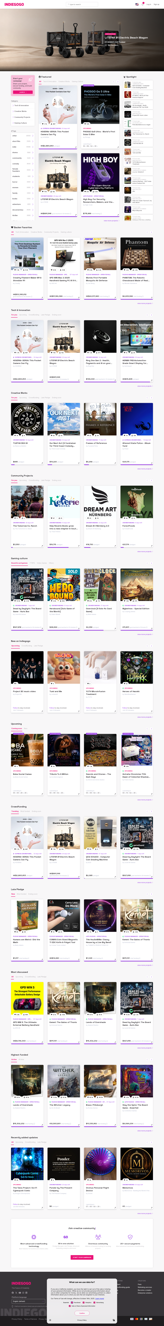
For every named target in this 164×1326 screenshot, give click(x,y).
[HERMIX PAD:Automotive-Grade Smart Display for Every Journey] (136, 336)
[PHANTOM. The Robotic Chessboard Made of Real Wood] (136, 254)
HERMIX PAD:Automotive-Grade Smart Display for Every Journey (134, 363)
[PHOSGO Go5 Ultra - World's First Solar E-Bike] (100, 105)
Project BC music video (24, 691)
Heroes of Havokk (131, 691)
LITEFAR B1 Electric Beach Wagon (57, 199)
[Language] (137, 4)
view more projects (111, 221)
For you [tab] (14, 315)
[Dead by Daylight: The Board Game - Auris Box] (27, 585)
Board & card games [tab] (19, 563)
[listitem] (23, 136)
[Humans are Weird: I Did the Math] (27, 915)
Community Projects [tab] (51, 232)
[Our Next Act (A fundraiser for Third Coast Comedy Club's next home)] (64, 419)
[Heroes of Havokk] (136, 667)
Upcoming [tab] (23, 315)
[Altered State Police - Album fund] (136, 419)
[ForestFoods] (136, 502)
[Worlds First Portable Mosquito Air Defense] (100, 254)
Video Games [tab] (42, 563)
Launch (22, 92)
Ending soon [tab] (56, 315)
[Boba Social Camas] (27, 750)
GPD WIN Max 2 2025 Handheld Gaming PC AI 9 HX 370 (63, 280)
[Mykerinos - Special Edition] (136, 585)
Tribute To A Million (59, 774)
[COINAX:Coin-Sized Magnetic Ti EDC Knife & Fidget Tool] (64, 915)
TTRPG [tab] (32, 563)
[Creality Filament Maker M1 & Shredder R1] (27, 254)
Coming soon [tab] (16, 728)
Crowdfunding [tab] (34, 315)
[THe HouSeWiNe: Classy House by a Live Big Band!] (100, 915)
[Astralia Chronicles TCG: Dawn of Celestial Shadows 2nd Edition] (136, 750)
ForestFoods (128, 526)
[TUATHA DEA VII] (27, 419)
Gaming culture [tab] (66, 232)
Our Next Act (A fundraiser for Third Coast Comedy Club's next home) (63, 446)
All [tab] (40, 81)
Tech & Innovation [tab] (49, 81)
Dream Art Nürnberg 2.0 (97, 526)
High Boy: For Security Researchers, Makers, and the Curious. (97, 202)
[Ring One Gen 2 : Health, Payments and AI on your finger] (100, 336)
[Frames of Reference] (100, 419)
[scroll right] (117, 81)
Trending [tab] (15, 811)
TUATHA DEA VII (20, 443)
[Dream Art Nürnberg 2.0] (100, 502)
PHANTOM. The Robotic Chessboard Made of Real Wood (135, 280)
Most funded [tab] (25, 811)
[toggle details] (77, 148)
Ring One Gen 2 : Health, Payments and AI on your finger (98, 363)
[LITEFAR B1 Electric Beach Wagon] (58, 172)
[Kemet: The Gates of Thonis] (136, 915)
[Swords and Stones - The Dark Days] (100, 750)
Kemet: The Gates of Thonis (136, 939)
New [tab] (25, 728)
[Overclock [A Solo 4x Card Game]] (100, 585)
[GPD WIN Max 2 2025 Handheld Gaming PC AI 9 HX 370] (64, 254)
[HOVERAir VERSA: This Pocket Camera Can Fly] (58, 105)
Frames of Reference (96, 443)
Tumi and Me (56, 691)
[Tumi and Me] (64, 667)
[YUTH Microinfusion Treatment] (100, 667)
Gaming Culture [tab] (77, 81)
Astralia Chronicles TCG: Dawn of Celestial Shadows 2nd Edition (136, 777)
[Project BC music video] (27, 667)
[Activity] (142, 4)
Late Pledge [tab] (45, 315)
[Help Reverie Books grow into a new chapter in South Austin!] (64, 502)
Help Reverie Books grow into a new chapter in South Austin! (63, 529)
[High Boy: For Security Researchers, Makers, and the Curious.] (100, 172)
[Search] (68, 4)
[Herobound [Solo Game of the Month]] (64, 585)
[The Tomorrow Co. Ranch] (27, 502)
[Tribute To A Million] (64, 750)
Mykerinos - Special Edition (135, 608)
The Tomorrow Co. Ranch (25, 526)
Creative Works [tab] (64, 81)
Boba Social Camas (22, 774)
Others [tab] (51, 563)
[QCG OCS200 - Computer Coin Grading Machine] (100, 833)
